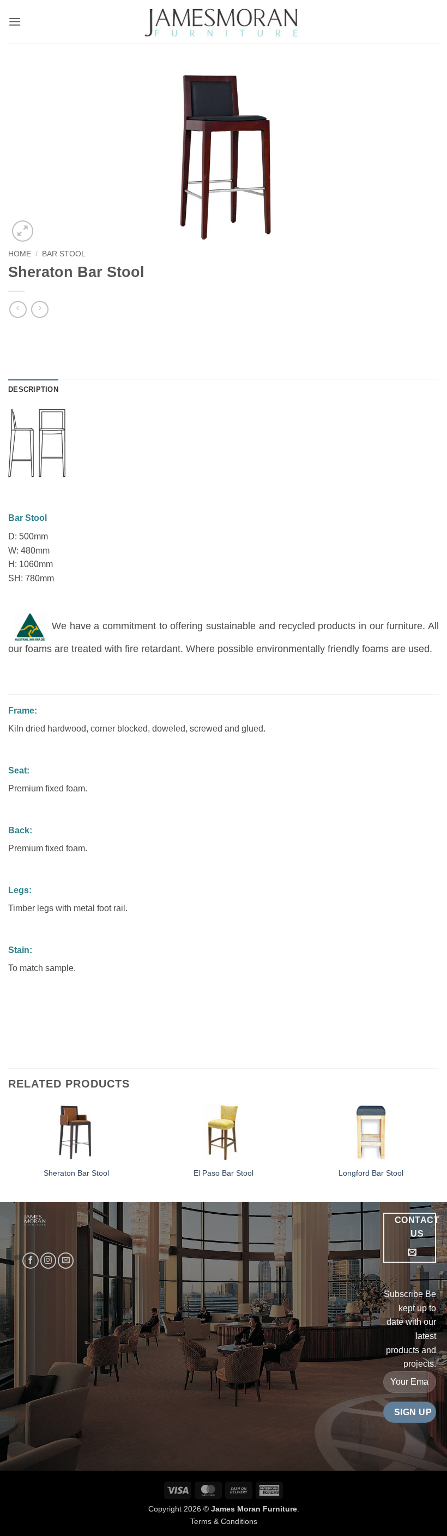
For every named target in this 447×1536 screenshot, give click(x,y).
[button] (14, 21)
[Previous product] (39, 309)
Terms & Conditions (223, 1521)
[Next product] (17, 309)
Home (19, 254)
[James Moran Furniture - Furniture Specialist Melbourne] (224, 22)
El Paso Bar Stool (223, 1173)
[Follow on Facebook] (30, 1260)
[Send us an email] (66, 1260)
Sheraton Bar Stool (76, 1173)
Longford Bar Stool (371, 1173)
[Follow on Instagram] (48, 1260)
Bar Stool (64, 254)
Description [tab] (33, 389)
